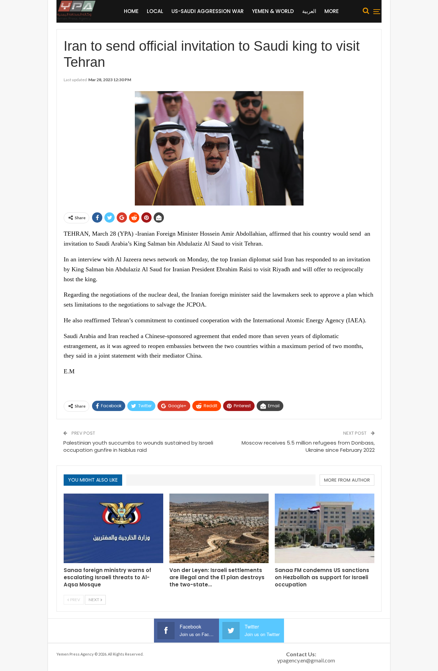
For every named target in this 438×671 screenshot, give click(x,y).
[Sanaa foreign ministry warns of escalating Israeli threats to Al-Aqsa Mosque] (113, 528)
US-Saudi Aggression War (207, 11)
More (331, 11)
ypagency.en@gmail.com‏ (306, 660)
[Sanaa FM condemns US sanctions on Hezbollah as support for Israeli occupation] (324, 528)
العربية (309, 11)
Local (155, 11)
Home (131, 11)
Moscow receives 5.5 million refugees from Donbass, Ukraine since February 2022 (308, 446)
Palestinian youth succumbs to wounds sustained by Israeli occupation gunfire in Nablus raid (138, 446)
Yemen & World (273, 11)
